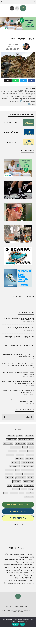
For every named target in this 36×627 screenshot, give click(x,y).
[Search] (1, 2)
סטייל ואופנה (9, 477)
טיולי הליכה (20, 454)
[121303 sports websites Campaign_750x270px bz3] (18, 23)
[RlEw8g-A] (18, 234)
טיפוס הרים (15, 462)
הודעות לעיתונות (15, 447)
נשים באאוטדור (21, 477)
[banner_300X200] (18, 278)
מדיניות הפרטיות (12, 621)
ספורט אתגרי (16, 481)
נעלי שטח (30, 477)
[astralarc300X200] (18, 212)
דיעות (24, 447)
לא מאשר (15, 624)
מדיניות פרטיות (18, 611)
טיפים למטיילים (14, 466)
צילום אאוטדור (18, 485)
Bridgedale (29, 435)
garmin (20, 435)
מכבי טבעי (19, 473)
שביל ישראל (30, 492)
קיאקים (31, 489)
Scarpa (30, 443)
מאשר (22, 624)
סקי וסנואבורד (29, 485)
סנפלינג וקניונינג (28, 481)
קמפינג (24, 489)
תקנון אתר (7, 610)
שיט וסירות (14, 492)
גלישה (31, 447)
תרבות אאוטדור (29, 496)
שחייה (21, 492)
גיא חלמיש (13, 44)
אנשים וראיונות (8, 443)
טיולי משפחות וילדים (27, 462)
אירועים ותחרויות (20, 443)
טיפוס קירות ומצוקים (27, 466)
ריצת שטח (16, 489)
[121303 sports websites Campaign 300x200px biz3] (18, 168)
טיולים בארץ (10, 454)
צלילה (9, 485)
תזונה (5, 492)
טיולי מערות (19, 458)
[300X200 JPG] (18, 190)
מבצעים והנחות (29, 473)
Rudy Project (11, 439)
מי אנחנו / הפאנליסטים (22, 606)
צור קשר (8, 606)
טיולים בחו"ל (29, 458)
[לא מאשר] (34, 622)
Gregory (11, 435)
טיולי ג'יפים (30, 454)
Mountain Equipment (26, 439)
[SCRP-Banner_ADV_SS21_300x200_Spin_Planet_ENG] (18, 256)
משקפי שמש (9, 473)
